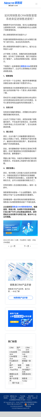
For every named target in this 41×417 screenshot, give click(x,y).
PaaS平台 (14, 370)
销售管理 (19, 365)
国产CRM (19, 347)
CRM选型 (28, 347)
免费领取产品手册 (21, 298)
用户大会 (15, 383)
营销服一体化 (26, 361)
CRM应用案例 (13, 352)
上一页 (12, 246)
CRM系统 (6, 242)
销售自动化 (26, 374)
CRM (34, 240)
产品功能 (22, 396)
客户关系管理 (14, 378)
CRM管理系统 (13, 356)
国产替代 (11, 365)
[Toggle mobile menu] (36, 4)
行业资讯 (23, 240)
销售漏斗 (28, 365)
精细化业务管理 (14, 374)
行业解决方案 (14, 361)
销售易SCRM (24, 378)
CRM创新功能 (25, 352)
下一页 (26, 246)
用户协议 (13, 398)
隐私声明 (30, 396)
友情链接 (21, 398)
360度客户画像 (26, 370)
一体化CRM (24, 356)
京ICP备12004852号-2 (15, 404)
